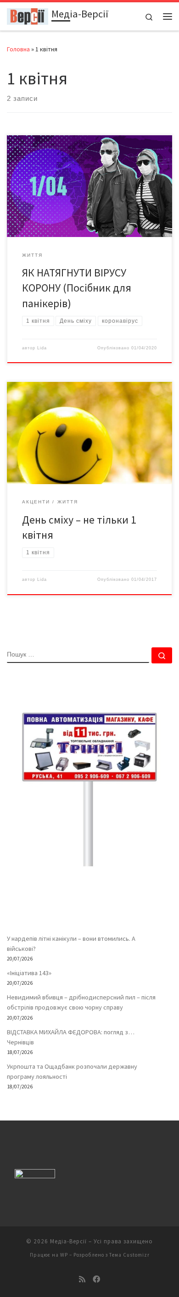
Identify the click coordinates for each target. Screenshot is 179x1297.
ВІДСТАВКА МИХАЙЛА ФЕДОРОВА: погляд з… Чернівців (70, 1037)
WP (64, 1255)
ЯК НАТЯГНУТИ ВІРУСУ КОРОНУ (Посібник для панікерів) (76, 288)
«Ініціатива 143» (29, 973)
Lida (42, 348)
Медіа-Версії (68, 1241)
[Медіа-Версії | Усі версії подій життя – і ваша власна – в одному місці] (27, 15)
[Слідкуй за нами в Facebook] (96, 1279)
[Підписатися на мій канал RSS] (82, 1279)
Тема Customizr (129, 1255)
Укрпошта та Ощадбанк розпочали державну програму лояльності (72, 1071)
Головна (18, 49)
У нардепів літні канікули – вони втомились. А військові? (71, 943)
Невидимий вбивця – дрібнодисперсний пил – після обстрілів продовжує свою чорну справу (81, 1002)
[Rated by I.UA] (35, 1176)
